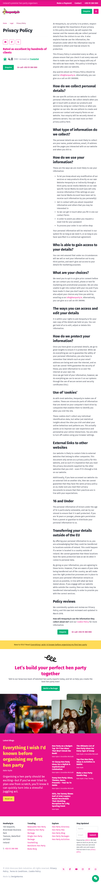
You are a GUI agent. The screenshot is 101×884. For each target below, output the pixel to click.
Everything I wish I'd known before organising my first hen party (59, 644)
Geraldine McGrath (67, 756)
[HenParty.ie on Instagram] (82, 869)
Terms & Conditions (18, 871)
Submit (93, 835)
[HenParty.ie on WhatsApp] (95, 869)
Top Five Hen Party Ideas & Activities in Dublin (85, 761)
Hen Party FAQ (58, 830)
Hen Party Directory (60, 827)
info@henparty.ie (67, 75)
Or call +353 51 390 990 (27, 67)
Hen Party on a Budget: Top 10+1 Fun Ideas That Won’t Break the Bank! (62, 749)
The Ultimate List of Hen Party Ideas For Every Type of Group (85, 748)
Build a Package (50, 688)
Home (5, 23)
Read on (8, 799)
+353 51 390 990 (91, 3)
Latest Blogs (8, 740)
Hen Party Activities (60, 839)
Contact (78, 3)
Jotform (87, 840)
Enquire (86, 11)
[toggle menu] (96, 11)
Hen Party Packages (60, 836)
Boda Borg (32, 849)
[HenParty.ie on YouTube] (76, 869)
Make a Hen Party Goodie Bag (84, 774)
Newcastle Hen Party (36, 827)
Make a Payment (64, 3)
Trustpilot (34, 59)
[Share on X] (18, 42)
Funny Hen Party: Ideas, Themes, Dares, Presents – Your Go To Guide (62, 781)
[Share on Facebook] (11, 42)
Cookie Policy (83, 622)
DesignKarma (17, 876)
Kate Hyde (7, 770)
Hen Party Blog (58, 833)
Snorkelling (32, 842)
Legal (12, 23)
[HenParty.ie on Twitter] (63, 869)
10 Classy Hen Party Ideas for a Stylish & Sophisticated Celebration (61, 765)
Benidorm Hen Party (36, 845)
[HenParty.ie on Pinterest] (89, 869)
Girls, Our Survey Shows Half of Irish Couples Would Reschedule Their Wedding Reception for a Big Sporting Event (62, 800)
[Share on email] (5, 42)
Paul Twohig (89, 778)
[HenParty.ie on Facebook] (69, 869)
